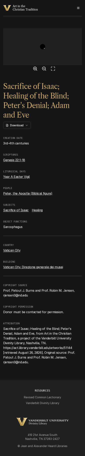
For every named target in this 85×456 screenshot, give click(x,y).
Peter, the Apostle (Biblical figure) (27, 193)
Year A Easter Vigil (16, 177)
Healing (37, 210)
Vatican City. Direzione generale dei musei (33, 267)
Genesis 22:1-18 (14, 160)
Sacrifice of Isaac (16, 210)
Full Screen (54, 69)
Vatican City (11, 250)
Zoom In (36, 69)
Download (17, 125)
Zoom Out (45, 69)
